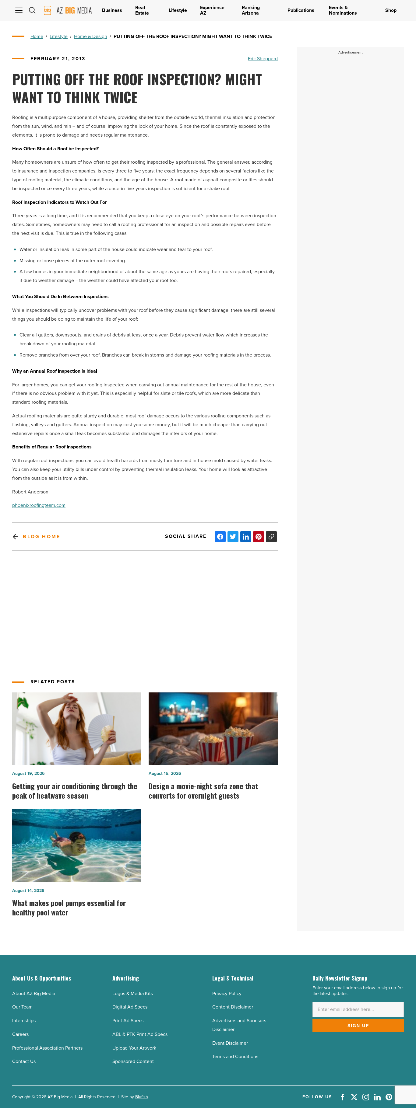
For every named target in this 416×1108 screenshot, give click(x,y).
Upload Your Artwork (134, 1047)
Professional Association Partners (47, 1047)
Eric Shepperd (263, 58)
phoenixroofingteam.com (38, 505)
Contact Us (24, 1061)
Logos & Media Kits (132, 993)
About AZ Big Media (33, 993)
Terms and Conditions (235, 1056)
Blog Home (41, 536)
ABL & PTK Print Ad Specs (139, 1034)
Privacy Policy (226, 993)
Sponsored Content (133, 1061)
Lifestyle (59, 36)
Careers (20, 1034)
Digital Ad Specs (129, 1006)
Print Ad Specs (127, 1020)
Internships (24, 1020)
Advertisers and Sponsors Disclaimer (239, 1025)
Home (36, 36)
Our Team (22, 1006)
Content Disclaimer (232, 1006)
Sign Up (358, 1025)
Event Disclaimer (230, 1043)
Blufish (141, 1097)
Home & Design (90, 36)
